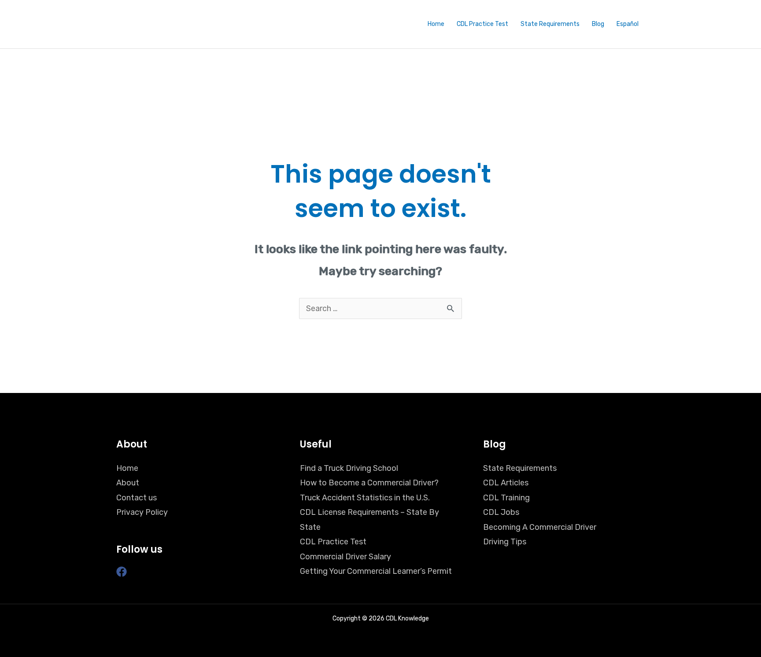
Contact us (136, 498)
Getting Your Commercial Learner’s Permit (376, 571)
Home (436, 24)
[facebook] (123, 571)
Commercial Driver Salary (345, 557)
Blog (598, 24)
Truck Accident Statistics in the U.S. (365, 498)
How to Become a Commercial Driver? (369, 483)
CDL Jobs (501, 512)
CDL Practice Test (482, 24)
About (127, 483)
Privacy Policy (142, 512)
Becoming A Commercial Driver (539, 527)
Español (628, 24)
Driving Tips (504, 542)
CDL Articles (505, 483)
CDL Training (506, 498)
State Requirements (550, 24)
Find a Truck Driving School (349, 468)
